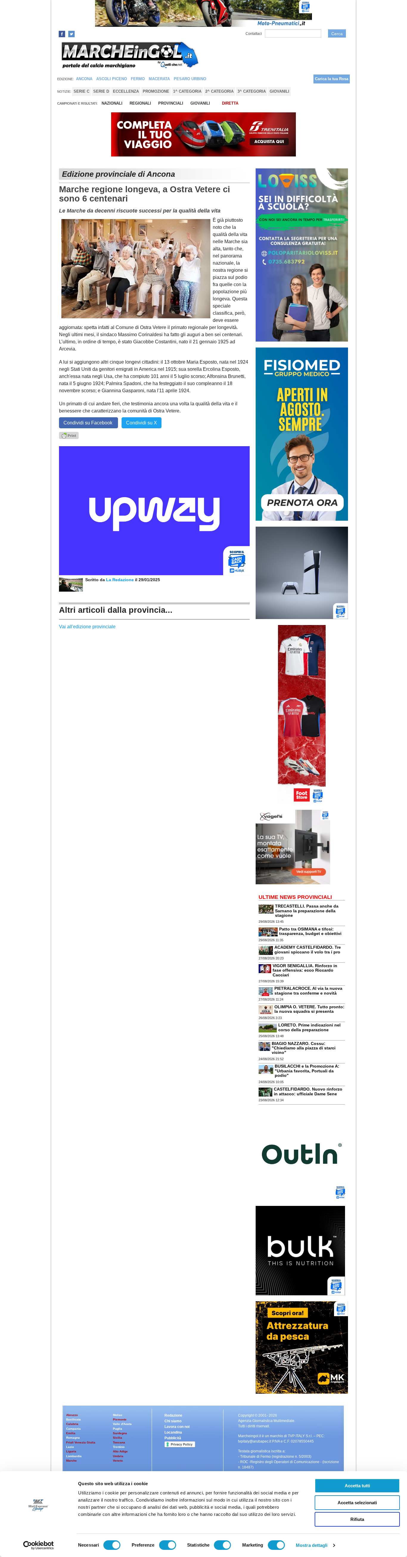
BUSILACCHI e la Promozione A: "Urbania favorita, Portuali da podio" (307, 1071)
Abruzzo (72, 1415)
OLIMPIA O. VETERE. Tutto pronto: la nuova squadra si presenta (309, 1009)
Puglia (117, 1428)
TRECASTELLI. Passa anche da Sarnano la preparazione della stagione (306, 911)
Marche (71, 1460)
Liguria (71, 1451)
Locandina (173, 1432)
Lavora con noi (176, 1427)
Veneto (118, 1460)
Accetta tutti (357, 1485)
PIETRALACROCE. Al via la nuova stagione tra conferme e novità (308, 990)
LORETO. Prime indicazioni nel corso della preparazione (309, 1027)
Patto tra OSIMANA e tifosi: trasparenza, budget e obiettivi (310, 931)
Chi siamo (172, 1421)
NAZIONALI (112, 103)
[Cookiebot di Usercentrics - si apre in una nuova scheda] (39, 1545)
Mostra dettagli (312, 1545)
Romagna (73, 1437)
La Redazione (120, 579)
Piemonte (120, 1419)
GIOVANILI (200, 103)
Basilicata (73, 1419)
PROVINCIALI (170, 103)
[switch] (167, 1545)
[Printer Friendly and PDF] (69, 435)
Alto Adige (120, 1451)
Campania (73, 1428)
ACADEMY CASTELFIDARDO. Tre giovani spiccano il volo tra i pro (307, 949)
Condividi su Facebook (88, 422)
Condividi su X (141, 422)
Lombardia (74, 1456)
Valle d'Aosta (122, 1424)
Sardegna (120, 1433)
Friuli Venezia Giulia (80, 1442)
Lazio (70, 1447)
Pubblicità (172, 1438)
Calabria (72, 1424)
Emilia (70, 1433)
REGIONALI (140, 103)
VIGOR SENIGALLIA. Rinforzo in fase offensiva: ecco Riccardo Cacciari (305, 970)
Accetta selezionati (357, 1502)
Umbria (118, 1456)
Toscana (119, 1442)
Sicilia (117, 1437)
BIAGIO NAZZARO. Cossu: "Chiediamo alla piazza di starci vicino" (303, 1048)
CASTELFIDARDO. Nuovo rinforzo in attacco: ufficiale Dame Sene (308, 1091)
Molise (117, 1415)
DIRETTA (230, 103)
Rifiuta (357, 1519)
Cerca (337, 33)
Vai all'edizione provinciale (87, 626)
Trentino (119, 1447)
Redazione (173, 1415)
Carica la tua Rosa (331, 79)
